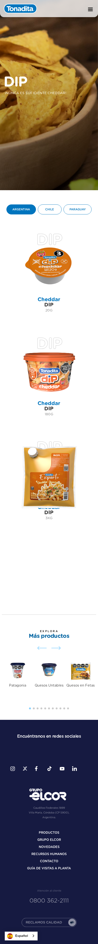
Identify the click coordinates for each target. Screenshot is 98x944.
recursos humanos (49, 854)
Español (21, 936)
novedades (49, 847)
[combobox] (21, 936)
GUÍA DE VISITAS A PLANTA (49, 868)
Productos (49, 832)
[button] (90, 9)
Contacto (49, 861)
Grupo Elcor (49, 840)
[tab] (21, 209)
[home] (20, 8)
